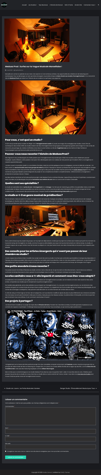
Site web (7, 443)
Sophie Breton (19, 70)
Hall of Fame (69, 5)
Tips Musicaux (43, 5)
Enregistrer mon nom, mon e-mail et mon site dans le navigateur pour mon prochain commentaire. (38, 451)
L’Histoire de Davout (56, 5)
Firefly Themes (65, 472)
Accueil (24, 5)
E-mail (7, 436)
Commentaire (10, 406)
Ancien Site (78, 5)
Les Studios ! (33, 5)
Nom (7, 428)
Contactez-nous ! (89, 5)
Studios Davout (47, 472)
